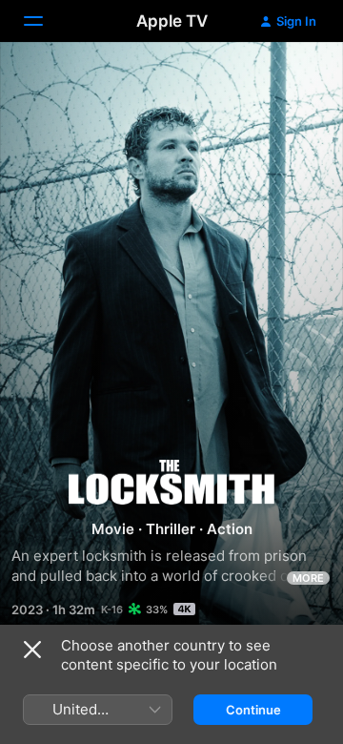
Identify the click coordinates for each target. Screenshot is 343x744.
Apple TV (172, 21)
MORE (308, 578)
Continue (253, 709)
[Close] (32, 649)
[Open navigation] (45, 21)
